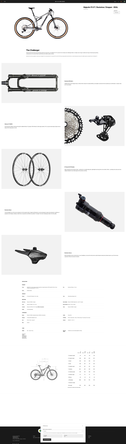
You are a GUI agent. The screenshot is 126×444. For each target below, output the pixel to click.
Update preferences (47, 439)
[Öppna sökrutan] (118, 1)
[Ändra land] (124, 1)
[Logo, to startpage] (60, 1)
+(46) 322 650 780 (16, 437)
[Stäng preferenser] (82, 425)
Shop (5, 1)
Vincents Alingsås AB (16, 436)
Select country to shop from (47, 429)
